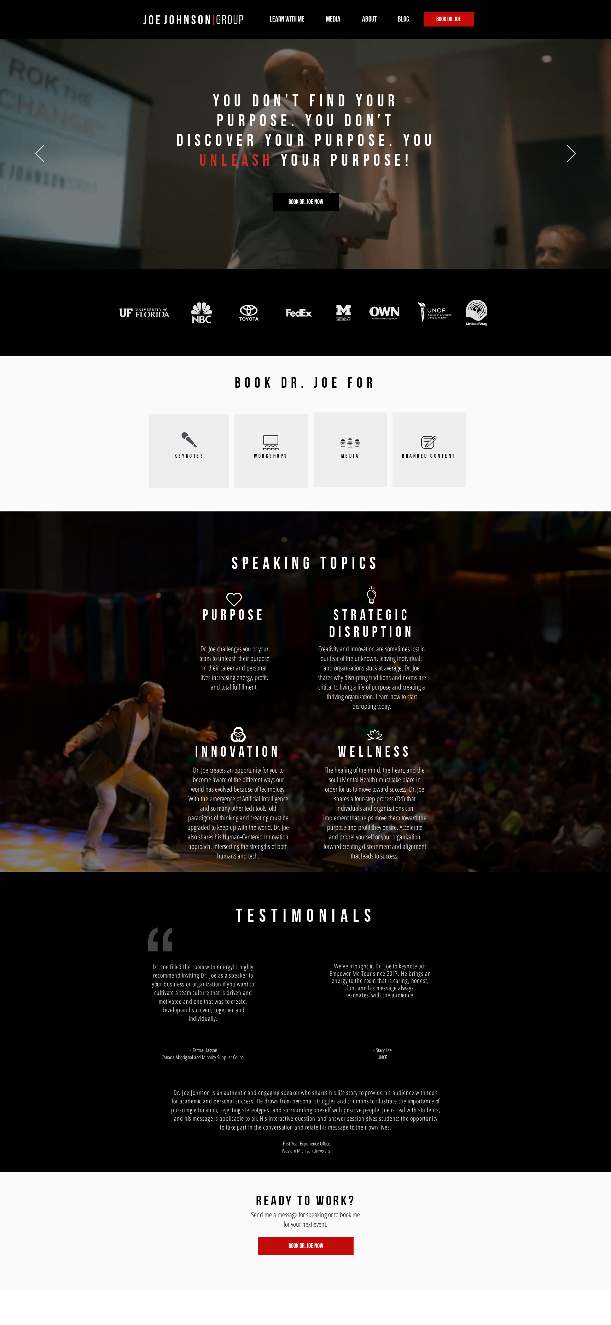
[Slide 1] (305, 255)
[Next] (573, 154)
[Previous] (38, 154)
